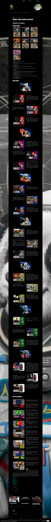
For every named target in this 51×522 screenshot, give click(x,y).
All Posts (10, 12)
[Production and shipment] (14, 499)
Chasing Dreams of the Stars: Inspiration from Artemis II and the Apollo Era (36, 504)
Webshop (29, 12)
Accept (48, 520)
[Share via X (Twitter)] (14, 489)
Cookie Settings (44, 520)
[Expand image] (17, 32)
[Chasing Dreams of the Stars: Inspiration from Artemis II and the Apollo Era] (37, 499)
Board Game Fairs (25, 12)
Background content (20, 12)
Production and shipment (13, 503)
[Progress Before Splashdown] (26, 499)
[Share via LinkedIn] (16, 489)
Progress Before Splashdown (25, 503)
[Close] (50, 520)
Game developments (14, 12)
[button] (24, 0)
